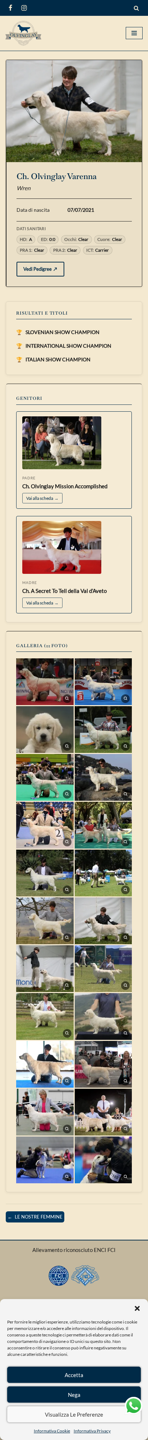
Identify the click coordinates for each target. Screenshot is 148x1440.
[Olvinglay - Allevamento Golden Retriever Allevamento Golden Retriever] (25, 33)
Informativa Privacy (92, 1431)
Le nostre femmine (35, 1217)
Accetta (74, 1375)
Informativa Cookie (52, 1431)
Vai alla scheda (42, 497)
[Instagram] (24, 8)
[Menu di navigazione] (134, 33)
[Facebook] (10, 8)
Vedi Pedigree (40, 269)
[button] (137, 1308)
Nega (74, 1394)
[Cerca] (136, 8)
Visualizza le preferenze (74, 1414)
